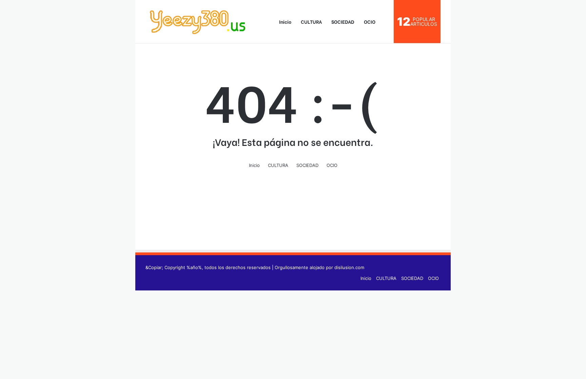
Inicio (284, 21)
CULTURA (311, 21)
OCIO (369, 21)
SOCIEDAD (342, 21)
